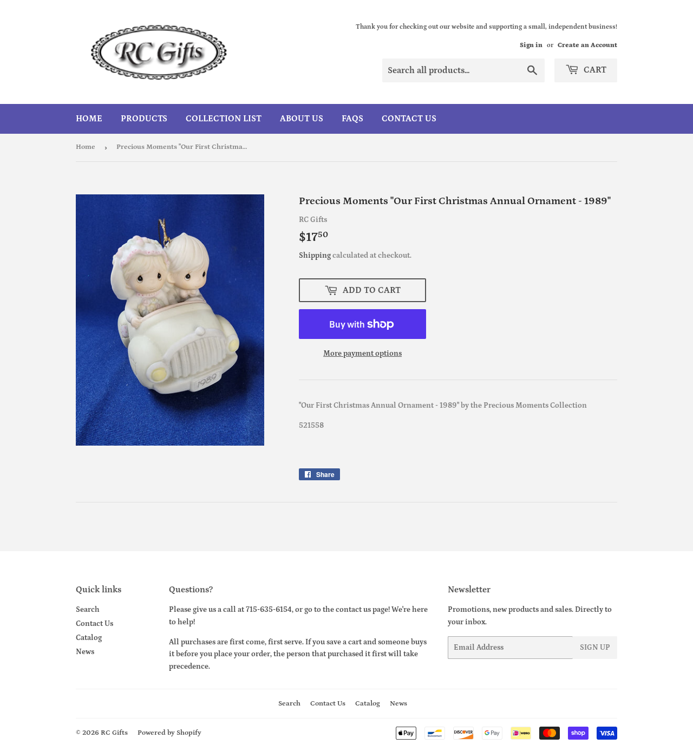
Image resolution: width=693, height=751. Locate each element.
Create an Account (587, 45)
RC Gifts (114, 733)
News (85, 652)
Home (89, 118)
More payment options (362, 353)
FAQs (352, 118)
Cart (593, 70)
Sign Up (595, 647)
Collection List (223, 118)
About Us (301, 118)
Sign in (531, 45)
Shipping (315, 255)
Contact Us (409, 118)
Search (88, 609)
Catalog (89, 638)
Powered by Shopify (169, 733)
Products (144, 118)
